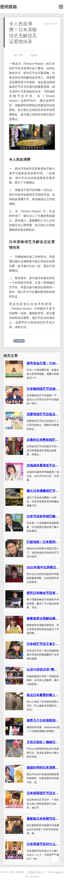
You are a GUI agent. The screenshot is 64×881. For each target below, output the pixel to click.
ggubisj (59, 872)
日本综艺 (19, 341)
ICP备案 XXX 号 (36, 872)
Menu (61, 6)
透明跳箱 (8, 6)
